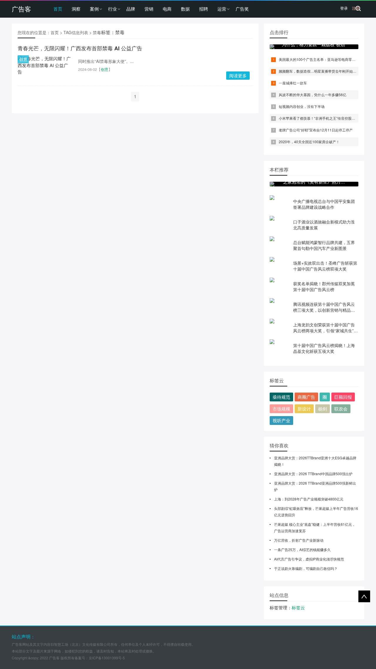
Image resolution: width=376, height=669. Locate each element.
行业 (112, 9)
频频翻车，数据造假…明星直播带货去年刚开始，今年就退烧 (326, 71)
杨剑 (322, 409)
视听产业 (281, 420)
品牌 (130, 9)
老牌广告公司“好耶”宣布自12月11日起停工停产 (316, 129)
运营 (221, 9)
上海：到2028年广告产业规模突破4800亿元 (308, 498)
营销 (149, 9)
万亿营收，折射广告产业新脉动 (298, 540)
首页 (57, 9)
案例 (94, 9)
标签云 (298, 607)
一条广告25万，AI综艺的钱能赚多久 (302, 549)
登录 (344, 8)
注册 (356, 8)
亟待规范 (281, 397)
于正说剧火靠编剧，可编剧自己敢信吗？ (306, 568)
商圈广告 (306, 397)
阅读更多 (238, 75)
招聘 (203, 9)
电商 (167, 9)
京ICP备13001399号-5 (107, 657)
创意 (23, 59)
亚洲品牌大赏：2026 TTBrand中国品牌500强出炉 (313, 473)
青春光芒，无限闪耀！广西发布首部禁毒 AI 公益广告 (80, 48)
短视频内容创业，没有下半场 (302, 106)
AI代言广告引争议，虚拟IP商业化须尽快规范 (309, 558)
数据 (185, 9)
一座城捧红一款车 (293, 82)
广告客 (21, 8)
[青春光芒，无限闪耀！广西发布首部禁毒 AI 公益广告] (45, 65)
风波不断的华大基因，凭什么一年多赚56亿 (312, 94)
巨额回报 (343, 397)
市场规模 (281, 409)
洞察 (76, 9)
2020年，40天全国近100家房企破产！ (309, 141)
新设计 (304, 409)
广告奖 (242, 9)
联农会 (341, 409)
